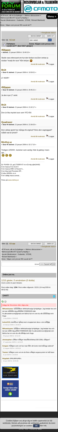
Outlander (20, 20)
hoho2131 (6, 322)
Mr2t (3, 70)
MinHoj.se (6, 142)
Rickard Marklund (37, 20)
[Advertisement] (29, 212)
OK (36, 426)
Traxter (5, 352)
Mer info (43, 426)
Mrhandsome (7, 309)
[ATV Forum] (12, 12)
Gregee (5, 346)
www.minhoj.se (13, 180)
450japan (6, 50)
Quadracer (6, 122)
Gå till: (37, 264)
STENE (27, 20)
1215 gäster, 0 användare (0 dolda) (18, 280)
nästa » (53, 33)
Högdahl (5, 358)
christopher (6, 340)
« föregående (45, 33)
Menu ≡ (52, 16)
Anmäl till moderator (38, 64)
